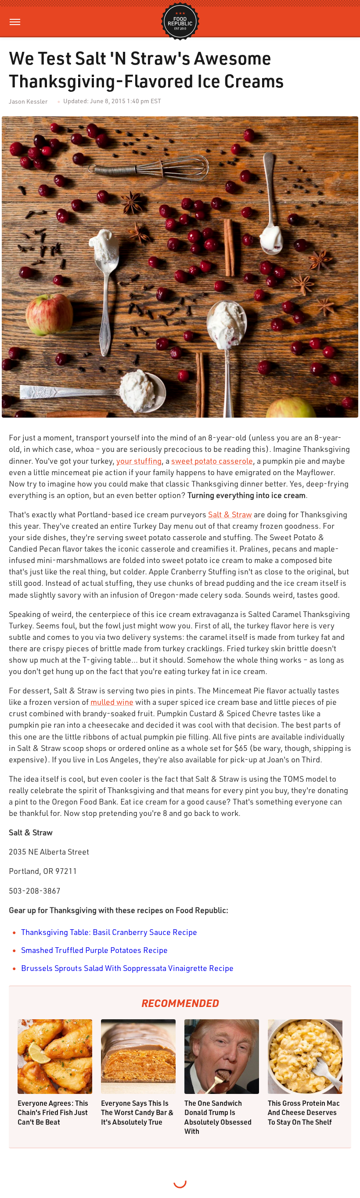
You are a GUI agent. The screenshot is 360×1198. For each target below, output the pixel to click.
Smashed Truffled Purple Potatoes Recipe (94, 950)
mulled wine (111, 702)
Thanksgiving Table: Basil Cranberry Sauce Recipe (109, 932)
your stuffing (139, 460)
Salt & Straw (230, 514)
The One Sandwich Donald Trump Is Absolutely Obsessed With (218, 1117)
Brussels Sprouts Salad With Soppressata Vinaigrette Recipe (127, 968)
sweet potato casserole (212, 460)
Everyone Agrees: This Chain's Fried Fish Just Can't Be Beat (53, 1112)
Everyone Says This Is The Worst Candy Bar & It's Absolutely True (137, 1112)
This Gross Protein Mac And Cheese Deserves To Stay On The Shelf (304, 1112)
